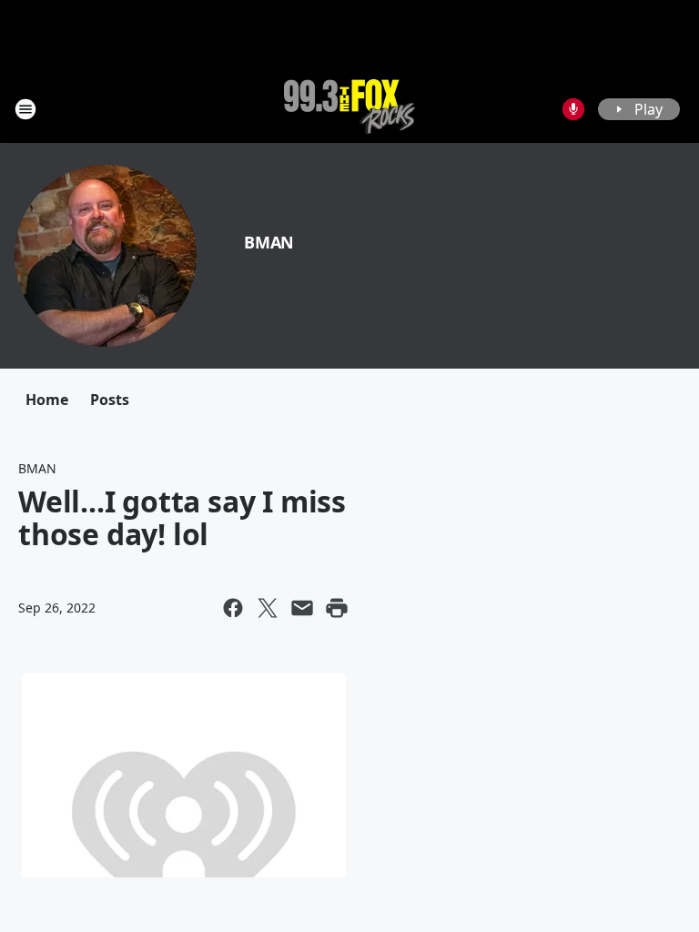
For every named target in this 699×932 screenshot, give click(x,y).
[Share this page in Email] (302, 608)
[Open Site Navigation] (25, 109)
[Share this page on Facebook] (233, 608)
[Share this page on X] (267, 608)
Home (46, 400)
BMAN (269, 242)
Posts (109, 400)
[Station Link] (349, 108)
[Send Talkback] (573, 109)
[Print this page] (337, 608)
